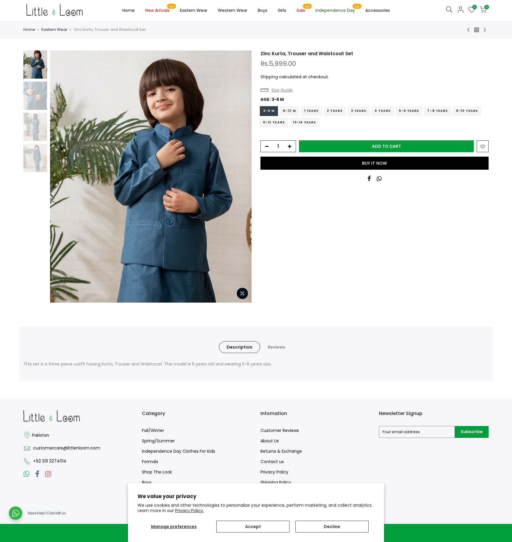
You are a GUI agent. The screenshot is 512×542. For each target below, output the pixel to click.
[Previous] (60, 176)
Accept (253, 527)
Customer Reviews (279, 430)
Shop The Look (157, 472)
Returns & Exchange (281, 451)
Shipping (269, 77)
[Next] (241, 176)
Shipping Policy (275, 482)
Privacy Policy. (189, 511)
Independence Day (338, 9)
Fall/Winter (153, 430)
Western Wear (232, 10)
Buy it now (374, 163)
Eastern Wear (193, 10)
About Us (269, 441)
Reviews (276, 347)
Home (128, 10)
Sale (303, 9)
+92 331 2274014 (49, 461)
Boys (262, 10)
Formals (150, 462)
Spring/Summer (158, 441)
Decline (332, 527)
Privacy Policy (274, 472)
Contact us (272, 462)
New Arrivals (159, 9)
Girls (282, 10)
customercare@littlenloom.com (66, 448)
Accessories (377, 10)
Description (239, 347)
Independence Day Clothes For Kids (178, 451)
